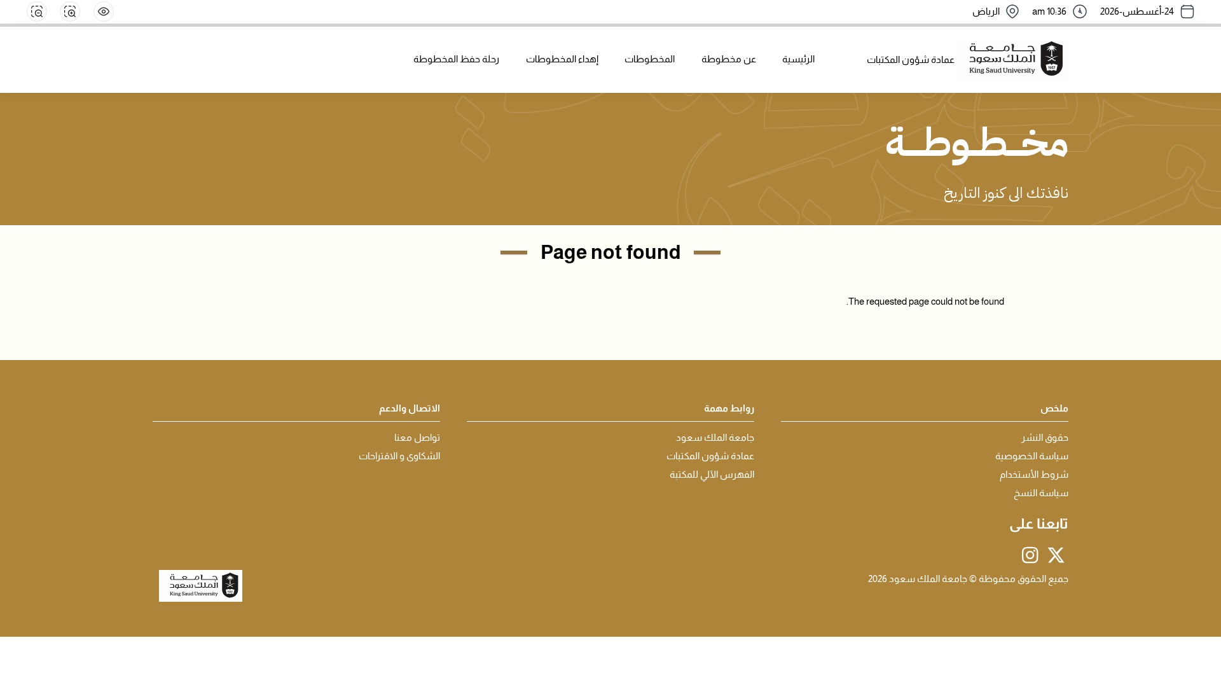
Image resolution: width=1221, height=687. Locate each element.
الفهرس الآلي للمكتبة (712, 474)
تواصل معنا (417, 438)
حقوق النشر (1044, 438)
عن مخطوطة (728, 59)
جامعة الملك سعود (715, 438)
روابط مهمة (729, 408)
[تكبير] (70, 11)
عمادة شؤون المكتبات (710, 456)
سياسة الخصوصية (1031, 456)
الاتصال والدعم (409, 408)
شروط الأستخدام (1034, 474)
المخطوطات (649, 59)
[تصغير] (37, 11)
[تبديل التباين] (103, 11)
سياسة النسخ (1041, 493)
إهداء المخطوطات (562, 59)
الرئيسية (798, 59)
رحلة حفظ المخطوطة (456, 59)
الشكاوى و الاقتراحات (399, 456)
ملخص (1054, 408)
